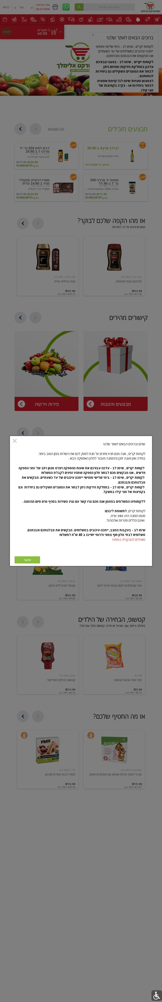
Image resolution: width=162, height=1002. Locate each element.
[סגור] (14, 441)
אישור (27, 560)
